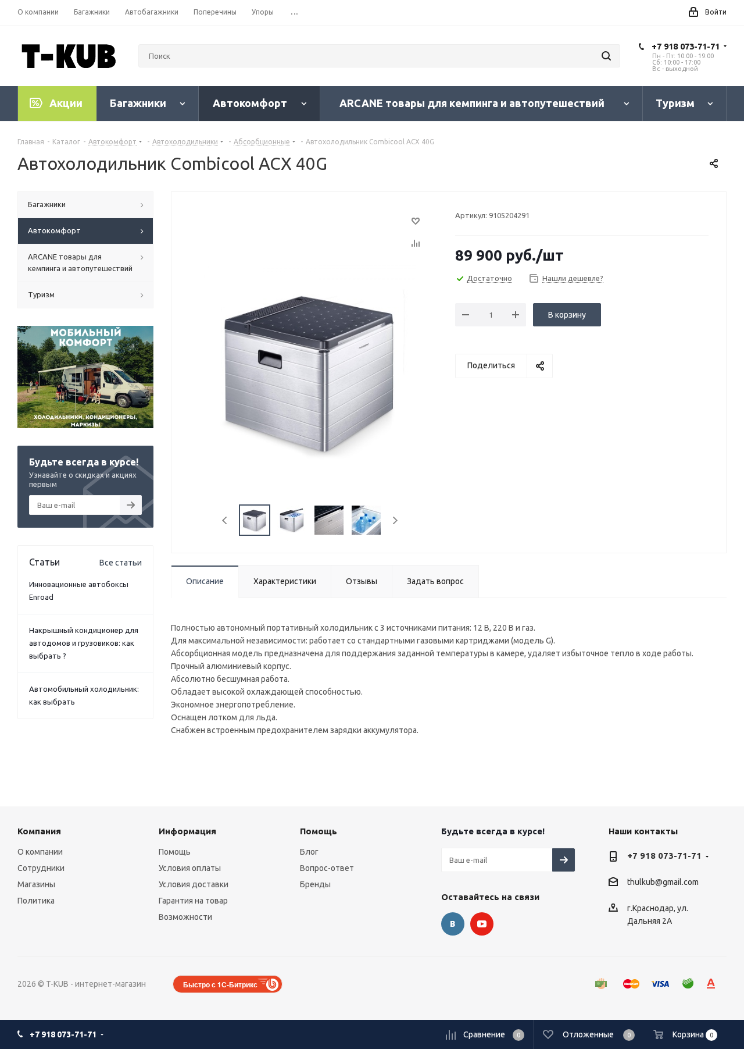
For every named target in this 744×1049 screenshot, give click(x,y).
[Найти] (606, 55)
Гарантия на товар (193, 900)
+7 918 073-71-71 (686, 46)
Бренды (315, 884)
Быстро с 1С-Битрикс (220, 984)
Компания (39, 831)
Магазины (36, 884)
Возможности (185, 917)
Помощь (175, 851)
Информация (187, 831)
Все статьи (120, 562)
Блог (309, 851)
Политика (36, 900)
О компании (40, 851)
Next (395, 520)
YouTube (481, 924)
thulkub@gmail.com (663, 882)
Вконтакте (452, 924)
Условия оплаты (190, 868)
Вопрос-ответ (327, 868)
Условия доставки (193, 884)
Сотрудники (41, 868)
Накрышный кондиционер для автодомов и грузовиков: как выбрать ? (83, 643)
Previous (225, 520)
